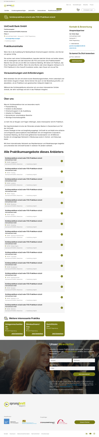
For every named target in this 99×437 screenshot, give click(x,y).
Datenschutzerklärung (66, 386)
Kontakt (6, 433)
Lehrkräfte (31, 10)
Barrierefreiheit (36, 433)
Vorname (52, 357)
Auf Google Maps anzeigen (12, 38)
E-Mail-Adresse (54, 365)
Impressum (13, 433)
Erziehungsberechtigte (19, 10)
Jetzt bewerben (17, 333)
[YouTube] (90, 434)
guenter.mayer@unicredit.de (77, 46)
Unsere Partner (85, 422)
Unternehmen (41, 10)
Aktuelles (85, 4)
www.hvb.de (72, 48)
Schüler (6, 10)
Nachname (76, 357)
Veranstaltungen (77, 4)
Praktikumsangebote (54, 10)
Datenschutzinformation (23, 433)
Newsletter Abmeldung (73, 385)
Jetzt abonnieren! (84, 374)
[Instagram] (94, 434)
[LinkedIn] (86, 434)
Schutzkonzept (45, 433)
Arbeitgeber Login (88, 10)
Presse (91, 4)
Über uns (68, 4)
